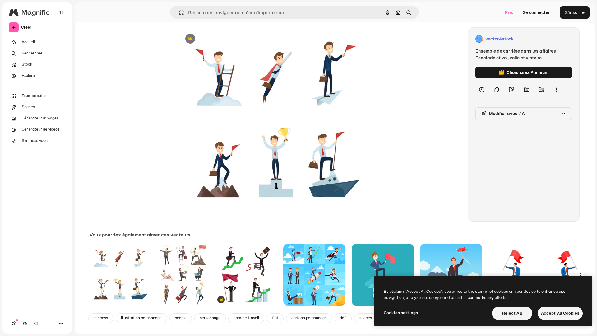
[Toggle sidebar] (61, 12)
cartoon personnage (309, 317)
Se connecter (536, 12)
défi (343, 317)
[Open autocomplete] (178, 12)
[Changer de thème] (36, 324)
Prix (509, 12)
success (101, 317)
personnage (210, 317)
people (181, 317)
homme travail (246, 317)
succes (365, 317)
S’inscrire (575, 12)
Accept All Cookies (560, 313)
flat (275, 317)
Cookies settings (401, 312)
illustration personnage (141, 317)
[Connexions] (14, 324)
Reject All (512, 313)
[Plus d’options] (556, 89)
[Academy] (25, 324)
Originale (220, 39)
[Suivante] (580, 275)
